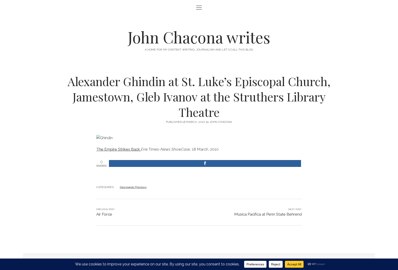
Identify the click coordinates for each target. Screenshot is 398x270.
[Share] (205, 163)
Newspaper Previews (133, 187)
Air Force (104, 214)
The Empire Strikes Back (118, 149)
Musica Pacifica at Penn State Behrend (268, 214)
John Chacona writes (199, 37)
